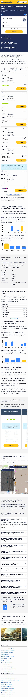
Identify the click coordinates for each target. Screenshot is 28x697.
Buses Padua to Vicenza (5, 666)
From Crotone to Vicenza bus (7, 653)
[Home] (8, 2)
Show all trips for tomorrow (14, 194)
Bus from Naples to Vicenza (6, 663)
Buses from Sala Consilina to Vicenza (8, 670)
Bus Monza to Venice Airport (6, 691)
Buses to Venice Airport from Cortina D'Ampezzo (10, 681)
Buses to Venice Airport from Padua (8, 693)
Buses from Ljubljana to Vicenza (7, 657)
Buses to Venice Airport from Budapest (8, 679)
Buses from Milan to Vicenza (6, 659)
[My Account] (17, 2)
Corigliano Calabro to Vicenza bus (7, 651)
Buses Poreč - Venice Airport (6, 696)
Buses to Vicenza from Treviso (7, 672)
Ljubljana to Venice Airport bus (7, 687)
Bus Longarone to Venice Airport (7, 689)
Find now (21, 88)
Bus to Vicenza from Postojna (7, 668)
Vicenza (14, 467)
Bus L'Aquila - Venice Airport (6, 685)
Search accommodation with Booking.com (12, 28)
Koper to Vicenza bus (5, 655)
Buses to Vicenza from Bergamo (7, 649)
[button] (14, 480)
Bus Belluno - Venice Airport (6, 677)
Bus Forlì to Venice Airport (6, 683)
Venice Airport (23, 467)
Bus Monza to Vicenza (5, 661)
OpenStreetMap (21, 494)
